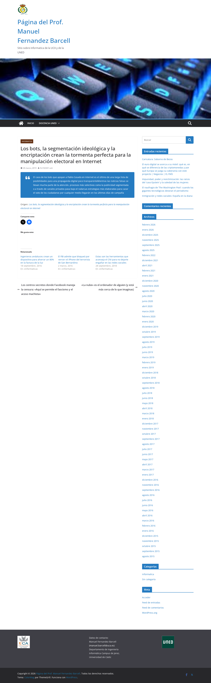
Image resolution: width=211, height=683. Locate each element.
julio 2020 (147, 296)
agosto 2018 (148, 387)
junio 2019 (147, 352)
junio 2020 (147, 301)
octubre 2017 (149, 433)
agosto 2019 (148, 341)
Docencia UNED (48, 123)
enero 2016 (148, 530)
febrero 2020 (148, 316)
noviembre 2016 (150, 484)
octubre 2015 (149, 546)
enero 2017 (148, 474)
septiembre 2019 (151, 336)
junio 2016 (147, 505)
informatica (27, 141)
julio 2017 (147, 449)
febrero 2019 (148, 362)
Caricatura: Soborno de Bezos (157, 159)
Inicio (30, 123)
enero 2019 (148, 367)
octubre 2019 (149, 331)
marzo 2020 (148, 311)
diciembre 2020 (150, 280)
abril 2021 (147, 265)
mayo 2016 (147, 510)
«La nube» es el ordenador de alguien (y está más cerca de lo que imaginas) (107, 287)
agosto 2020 (148, 290)
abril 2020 (147, 306)
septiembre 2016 (151, 489)
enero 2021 (148, 275)
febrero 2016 (148, 525)
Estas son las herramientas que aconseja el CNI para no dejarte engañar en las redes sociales (112, 259)
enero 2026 (148, 229)
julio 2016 (147, 500)
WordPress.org (149, 612)
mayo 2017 (147, 459)
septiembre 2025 (151, 245)
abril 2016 (147, 515)
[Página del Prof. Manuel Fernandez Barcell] (21, 123)
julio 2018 (147, 393)
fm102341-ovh (46, 168)
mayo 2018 (147, 403)
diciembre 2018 (150, 372)
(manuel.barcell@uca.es (101, 645)
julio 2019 (147, 347)
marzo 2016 (148, 520)
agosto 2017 (148, 444)
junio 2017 (147, 454)
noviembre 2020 (150, 285)
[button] (58, 123)
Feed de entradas (151, 602)
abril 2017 (147, 464)
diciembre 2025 (150, 234)
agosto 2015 (148, 556)
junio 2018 (147, 398)
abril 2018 (147, 408)
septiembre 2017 (151, 438)
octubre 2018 (149, 377)
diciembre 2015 (150, 535)
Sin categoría (149, 579)
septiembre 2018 (151, 382)
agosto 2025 (148, 250)
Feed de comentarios (153, 607)
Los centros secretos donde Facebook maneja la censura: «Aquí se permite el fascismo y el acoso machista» (48, 289)
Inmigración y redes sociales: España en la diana (167, 195)
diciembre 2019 (150, 326)
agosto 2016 (148, 495)
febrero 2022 (148, 255)
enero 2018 (148, 418)
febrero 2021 (148, 270)
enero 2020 (148, 321)
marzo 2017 (148, 469)
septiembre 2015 (151, 551)
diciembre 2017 (150, 423)
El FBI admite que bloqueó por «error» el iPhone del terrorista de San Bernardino (74, 259)
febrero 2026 (148, 224)
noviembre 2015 (150, 541)
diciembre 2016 (150, 479)
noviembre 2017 (150, 428)
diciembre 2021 (150, 260)
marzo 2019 (148, 357)
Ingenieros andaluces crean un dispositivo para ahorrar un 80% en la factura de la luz (37, 259)
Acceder (146, 597)
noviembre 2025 (150, 239)
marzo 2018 (148, 413)
